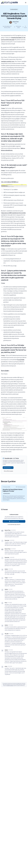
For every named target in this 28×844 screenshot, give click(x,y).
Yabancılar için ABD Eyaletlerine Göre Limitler (13, 213)
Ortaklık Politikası (9, 685)
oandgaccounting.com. (7, 61)
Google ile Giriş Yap (15, 521)
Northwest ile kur (7, 467)
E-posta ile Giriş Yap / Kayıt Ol (14, 524)
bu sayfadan (21, 359)
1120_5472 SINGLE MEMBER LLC (9, 182)
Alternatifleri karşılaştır (8, 471)
